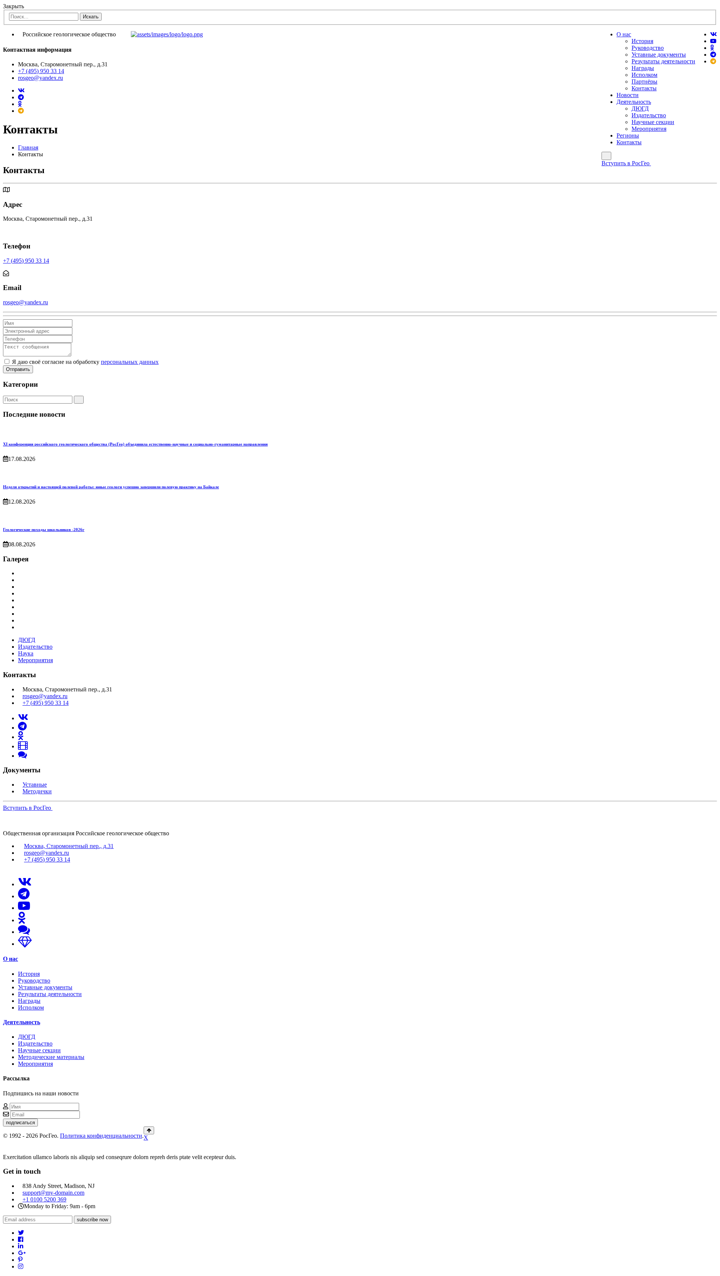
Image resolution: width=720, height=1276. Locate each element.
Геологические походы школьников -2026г (43, 529)
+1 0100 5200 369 (44, 1199)
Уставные (34, 784)
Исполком (644, 75)
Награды (643, 68)
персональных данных (130, 362)
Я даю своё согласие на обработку (85, 362)
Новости (627, 95)
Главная (28, 147)
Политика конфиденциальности (101, 1135)
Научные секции (653, 122)
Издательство (649, 115)
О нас (623, 34)
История (642, 41)
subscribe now (92, 1219)
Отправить (18, 369)
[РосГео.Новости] (713, 61)
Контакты (644, 88)
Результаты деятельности (663, 61)
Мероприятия (649, 129)
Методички (37, 791)
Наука (25, 653)
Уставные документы (659, 54)
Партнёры (644, 81)
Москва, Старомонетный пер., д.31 (69, 846)
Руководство (648, 48)
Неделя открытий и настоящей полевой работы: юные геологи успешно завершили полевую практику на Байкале (111, 487)
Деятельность (633, 102)
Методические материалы (51, 1057)
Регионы (627, 135)
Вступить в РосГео (626, 163)
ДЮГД (640, 108)
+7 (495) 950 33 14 (41, 71)
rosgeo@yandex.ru (40, 78)
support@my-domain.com (53, 1192)
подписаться (20, 1122)
